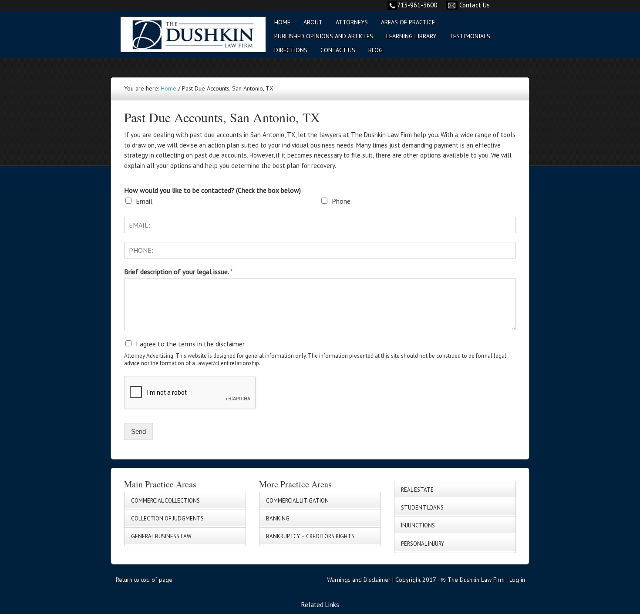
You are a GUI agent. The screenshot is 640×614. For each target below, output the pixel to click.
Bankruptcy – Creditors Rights (310, 536)
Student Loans (422, 507)
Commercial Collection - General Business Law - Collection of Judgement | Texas (187, 40)
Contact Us (474, 5)
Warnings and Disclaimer (358, 579)
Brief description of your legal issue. (178, 271)
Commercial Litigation (297, 500)
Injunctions (418, 525)
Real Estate (417, 489)
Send (138, 431)
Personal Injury (422, 543)
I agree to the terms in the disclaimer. (191, 343)
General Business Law (161, 536)
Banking (278, 518)
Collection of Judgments (167, 518)
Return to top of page (143, 579)
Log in (517, 579)
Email (144, 201)
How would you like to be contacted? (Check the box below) (212, 190)
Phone (341, 201)
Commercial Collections (165, 500)
